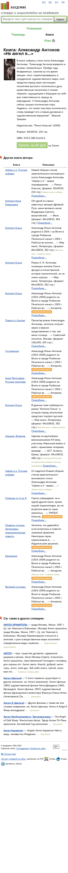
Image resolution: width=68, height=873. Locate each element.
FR (63, 2)
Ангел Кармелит (13, 730)
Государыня (12, 351)
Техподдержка (22, 748)
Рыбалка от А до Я (16, 498)
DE (50, 2)
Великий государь (15, 586)
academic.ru (13, 5)
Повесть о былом (15, 320)
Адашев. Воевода (15, 436)
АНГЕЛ (7, 653)
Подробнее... (38, 195)
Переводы (18, 34)
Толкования (34, 28)
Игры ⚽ (49, 40)
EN (43, 2)
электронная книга (41, 312)
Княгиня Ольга (13, 227)
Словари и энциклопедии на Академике (30, 13)
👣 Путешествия (8, 754)
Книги (50, 34)
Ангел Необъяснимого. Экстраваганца (27, 716)
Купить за (32, 145)
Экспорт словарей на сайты (13, 759)
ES (56, 2)
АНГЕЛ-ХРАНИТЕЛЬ (15, 624)
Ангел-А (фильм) (13, 702)
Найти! (60, 19)
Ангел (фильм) (12, 678)
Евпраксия (11, 556)
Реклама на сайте (38, 748)
